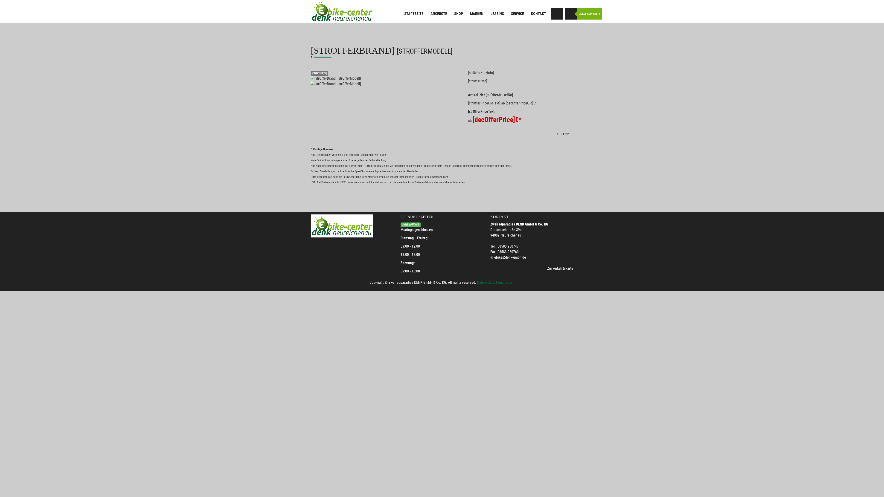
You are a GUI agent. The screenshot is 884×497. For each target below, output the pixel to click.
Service (517, 14)
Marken (476, 14)
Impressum (506, 282)
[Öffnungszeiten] (571, 14)
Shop (458, 14)
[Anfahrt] (557, 14)
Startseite (413, 14)
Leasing (497, 14)
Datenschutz (486, 282)
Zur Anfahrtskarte (560, 268)
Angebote (438, 14)
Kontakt (538, 14)
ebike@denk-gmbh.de (510, 257)
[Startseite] (342, 11)
